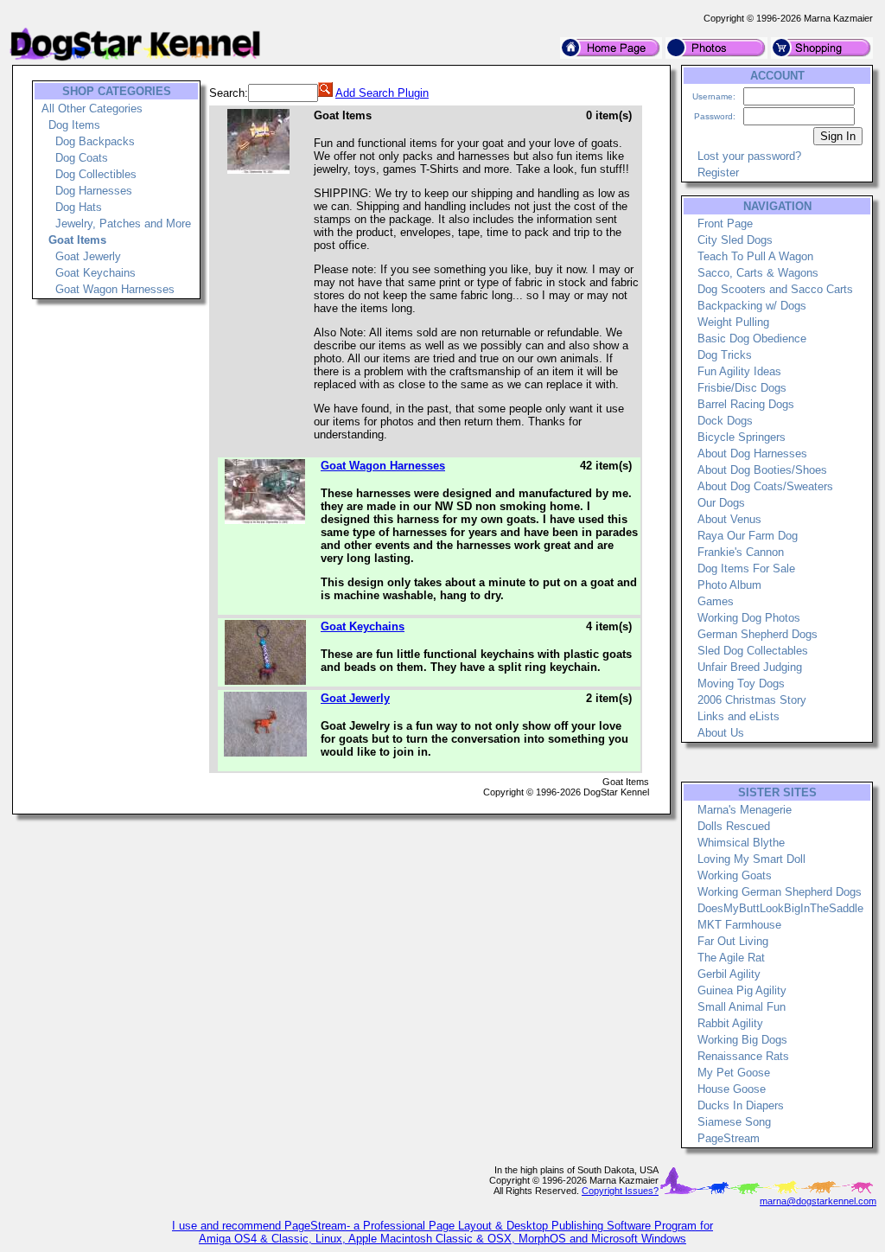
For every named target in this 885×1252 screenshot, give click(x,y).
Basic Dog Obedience (751, 338)
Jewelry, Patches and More (123, 223)
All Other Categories (92, 108)
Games (715, 601)
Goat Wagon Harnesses (115, 289)
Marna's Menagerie (744, 809)
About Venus (729, 519)
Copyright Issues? (620, 1190)
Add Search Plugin (382, 92)
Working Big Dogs (742, 1039)
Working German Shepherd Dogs (779, 891)
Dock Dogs (725, 420)
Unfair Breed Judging (749, 667)
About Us (720, 732)
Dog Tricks (724, 354)
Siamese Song (734, 1121)
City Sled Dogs (735, 239)
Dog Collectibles (96, 174)
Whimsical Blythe (741, 842)
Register (718, 172)
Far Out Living (732, 941)
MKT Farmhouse (739, 924)
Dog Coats (81, 157)
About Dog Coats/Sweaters (765, 486)
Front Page (725, 223)
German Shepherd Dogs (757, 634)
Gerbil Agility (729, 974)
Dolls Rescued (733, 826)
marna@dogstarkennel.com (818, 1201)
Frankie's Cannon (740, 552)
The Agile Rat (731, 957)
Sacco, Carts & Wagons (757, 272)
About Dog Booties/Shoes (762, 469)
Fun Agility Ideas (739, 371)
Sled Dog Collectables (752, 650)
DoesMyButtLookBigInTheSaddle (780, 908)
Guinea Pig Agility (741, 990)
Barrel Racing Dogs (745, 404)
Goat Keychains (95, 272)
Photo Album (729, 584)
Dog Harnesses (93, 190)
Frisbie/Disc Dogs (741, 387)
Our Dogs (721, 502)
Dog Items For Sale (746, 568)
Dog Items (74, 124)
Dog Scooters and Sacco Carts (775, 289)
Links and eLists (738, 716)
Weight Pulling (733, 322)
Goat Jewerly (88, 256)
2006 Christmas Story (751, 699)
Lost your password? (749, 156)
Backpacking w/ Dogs (751, 305)
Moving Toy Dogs (741, 683)
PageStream (728, 1138)
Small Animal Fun (741, 1006)
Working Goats (734, 875)
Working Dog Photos (748, 617)
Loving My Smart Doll (751, 859)
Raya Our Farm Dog (747, 535)
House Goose (731, 1089)
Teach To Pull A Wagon (755, 256)
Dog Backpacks (95, 141)
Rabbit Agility (730, 1023)
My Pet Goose (733, 1072)
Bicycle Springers (741, 437)
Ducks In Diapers (740, 1105)
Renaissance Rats (743, 1056)
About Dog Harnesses (752, 453)
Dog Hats (78, 207)
